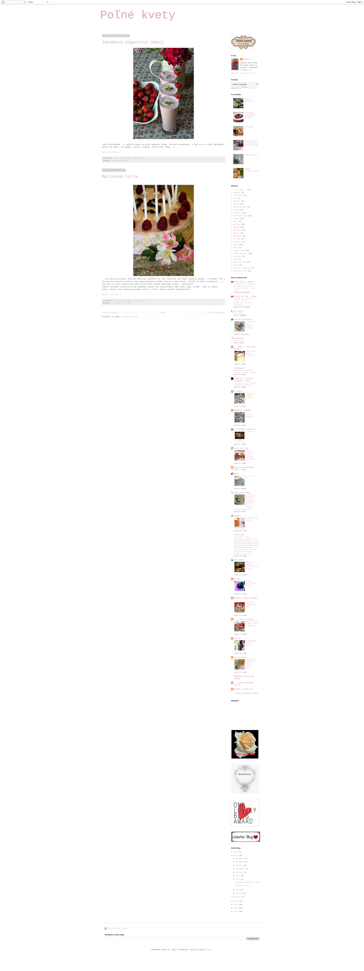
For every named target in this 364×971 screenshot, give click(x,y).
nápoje (125, 161)
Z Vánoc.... (251, 431)
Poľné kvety (137, 15)
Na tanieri (239, 311)
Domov (163, 313)
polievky (237, 236)
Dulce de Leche (241, 448)
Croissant (249, 127)
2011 (236, 908)
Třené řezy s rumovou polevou (252, 396)
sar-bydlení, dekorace (244, 429)
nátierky (237, 230)
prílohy (236, 239)
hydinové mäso (239, 207)
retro (235, 245)
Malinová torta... (123, 176)
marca (239, 897)
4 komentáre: (139, 158)
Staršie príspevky (215, 313)
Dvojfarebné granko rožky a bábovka (252, 624)
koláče (236, 219)
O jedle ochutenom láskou (246, 693)
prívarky (237, 242)
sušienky (237, 256)
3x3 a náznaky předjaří (250, 415)
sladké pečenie (240, 253)
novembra (240, 862)
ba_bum (237, 579)
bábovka (236, 193)
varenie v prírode (241, 268)
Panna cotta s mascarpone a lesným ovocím (251, 143)
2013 (236, 901)
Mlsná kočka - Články (244, 282)
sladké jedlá (239, 251)
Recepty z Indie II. (243, 689)
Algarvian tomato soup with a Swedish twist (251, 664)
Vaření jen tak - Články (245, 296)
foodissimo (239, 535)
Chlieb (236, 210)
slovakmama (239, 368)
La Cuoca (238, 391)
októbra (240, 866)
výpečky (237, 516)
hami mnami (239, 560)
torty (129, 303)
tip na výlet (239, 262)
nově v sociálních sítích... (251, 583)
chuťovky (116, 161)
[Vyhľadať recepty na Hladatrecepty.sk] (116, 928)
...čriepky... (118, 303)
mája (238, 890)
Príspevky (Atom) (130, 317)
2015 (236, 852)
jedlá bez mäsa (240, 216)
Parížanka (238, 313)
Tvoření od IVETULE (243, 320)
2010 (236, 912)
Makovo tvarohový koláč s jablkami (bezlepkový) (252, 455)
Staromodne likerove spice (251, 643)
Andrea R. (247, 59)
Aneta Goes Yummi (242, 493)
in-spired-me (240, 657)
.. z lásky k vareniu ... (246, 619)
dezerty (236, 201)
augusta (240, 873)
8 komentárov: (139, 300)
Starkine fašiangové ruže (251, 605)
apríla (239, 893)
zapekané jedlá (240, 271)
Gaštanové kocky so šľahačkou (250, 353)
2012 (236, 905)
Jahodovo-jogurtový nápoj (132, 42)
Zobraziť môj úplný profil (243, 73)
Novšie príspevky (111, 313)
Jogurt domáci (251, 155)
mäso (235, 222)
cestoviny (237, 195)
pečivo (236, 233)
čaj (234, 198)
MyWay (236, 474)
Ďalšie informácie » (111, 152)
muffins (236, 224)
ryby (235, 248)
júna (238, 879)
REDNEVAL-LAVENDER (242, 410)
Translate (252, 88)
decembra (240, 859)
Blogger (208, 950)
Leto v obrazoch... (250, 100)
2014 (236, 856)
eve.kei (237, 638)
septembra (241, 869)
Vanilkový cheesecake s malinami (251, 115)
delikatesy (239, 338)
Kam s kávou (239, 340)
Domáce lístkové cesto (252, 170)
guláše (236, 204)
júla (238, 876)
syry (235, 259)
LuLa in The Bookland (244, 467)
